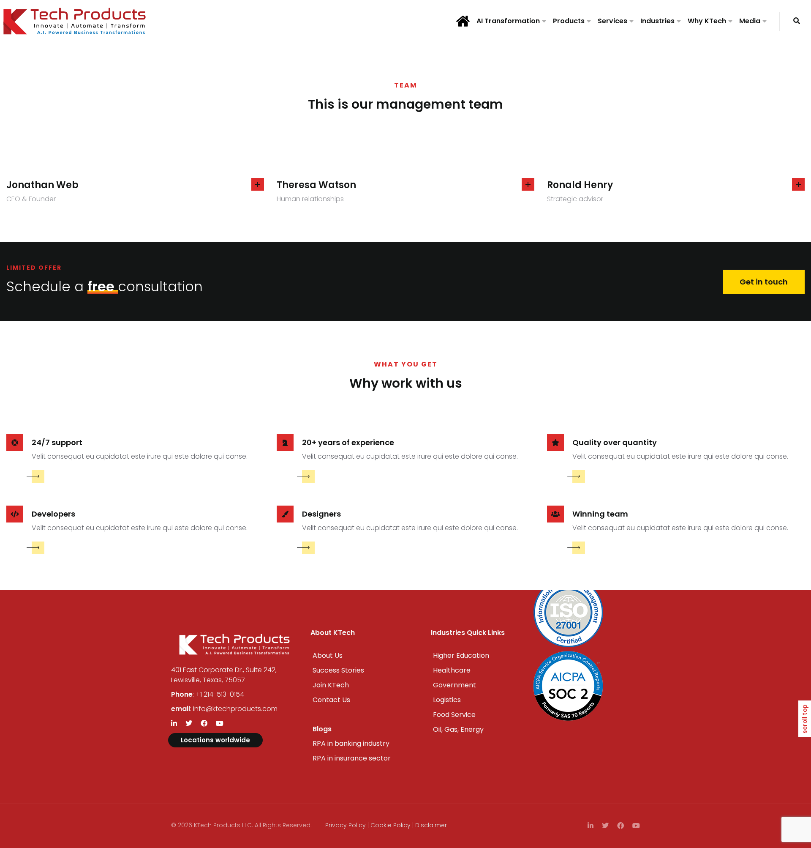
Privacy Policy (345, 825)
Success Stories (338, 670)
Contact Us (331, 700)
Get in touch (764, 281)
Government (454, 685)
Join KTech (331, 685)
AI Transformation (508, 21)
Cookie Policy (390, 825)
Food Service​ (454, 714)
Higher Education (461, 655)
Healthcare (452, 670)
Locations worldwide (215, 740)
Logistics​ (447, 700)
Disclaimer (431, 825)
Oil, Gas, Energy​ (458, 729)
